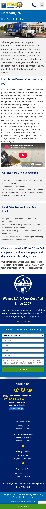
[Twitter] (23, 390)
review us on (15, 408)
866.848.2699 (30, 483)
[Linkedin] (29, 390)
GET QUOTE (23, 369)
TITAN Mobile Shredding (20, 396)
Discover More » (23, 321)
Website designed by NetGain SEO (23, 501)
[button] (42, 4)
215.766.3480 (23, 487)
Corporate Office (23, 469)
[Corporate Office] (23, 463)
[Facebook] (16, 390)
